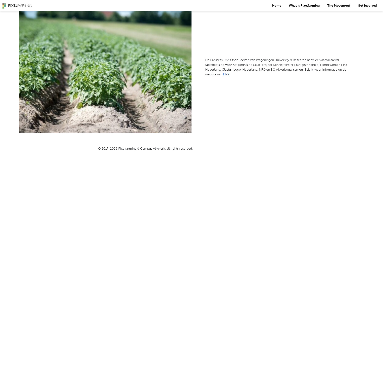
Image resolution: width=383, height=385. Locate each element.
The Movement (338, 5)
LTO (226, 74)
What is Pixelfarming (304, 5)
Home (276, 5)
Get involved (367, 5)
